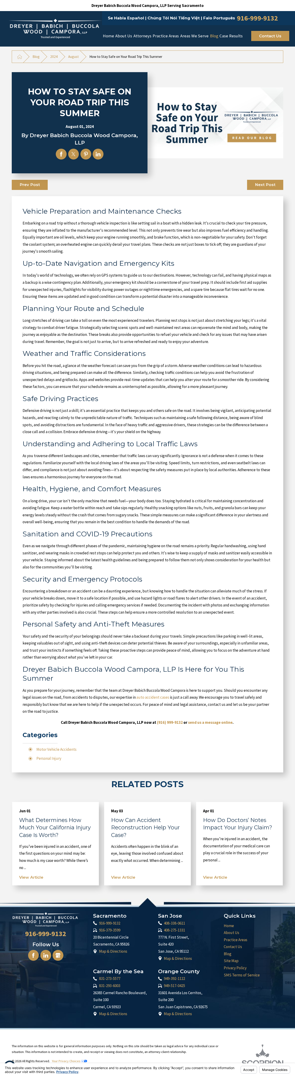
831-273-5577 (109, 978)
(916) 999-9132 (170, 722)
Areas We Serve (194, 35)
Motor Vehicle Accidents (56, 749)
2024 (54, 56)
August (73, 56)
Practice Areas (166, 35)
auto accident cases (152, 697)
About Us (123, 35)
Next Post (265, 184)
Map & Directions (113, 951)
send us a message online (210, 722)
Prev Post (30, 184)
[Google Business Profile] (58, 955)
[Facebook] (33, 955)
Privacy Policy (235, 967)
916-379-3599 (109, 930)
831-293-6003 (109, 985)
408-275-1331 (174, 930)
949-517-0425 (174, 985)
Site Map (231, 960)
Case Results (231, 35)
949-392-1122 (174, 978)
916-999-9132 (257, 18)
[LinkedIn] (45, 955)
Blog (214, 35)
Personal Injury (48, 758)
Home (108, 35)
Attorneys (142, 35)
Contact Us (270, 36)
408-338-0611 (174, 923)
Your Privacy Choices (66, 1061)
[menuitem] (108, 36)
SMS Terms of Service (242, 975)
